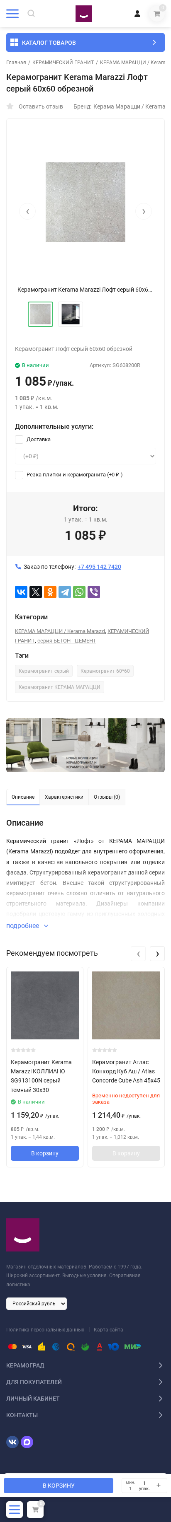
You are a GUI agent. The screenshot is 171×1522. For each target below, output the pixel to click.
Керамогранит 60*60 (105, 671)
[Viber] (94, 592)
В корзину (45, 1153)
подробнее (23, 926)
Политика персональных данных (45, 1330)
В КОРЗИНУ (59, 1485)
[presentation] (27, 211)
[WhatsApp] (79, 592)
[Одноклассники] (50, 592)
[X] (35, 592)
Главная (16, 62)
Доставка (38, 439)
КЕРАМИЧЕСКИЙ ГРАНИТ (63, 62)
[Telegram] (65, 592)
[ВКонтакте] (21, 592)
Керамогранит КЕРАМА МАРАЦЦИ (59, 687)
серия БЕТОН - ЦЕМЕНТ (66, 641)
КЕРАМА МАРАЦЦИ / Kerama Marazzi (60, 631)
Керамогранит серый (44, 671)
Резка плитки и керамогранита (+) (74, 474)
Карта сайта (108, 1330)
